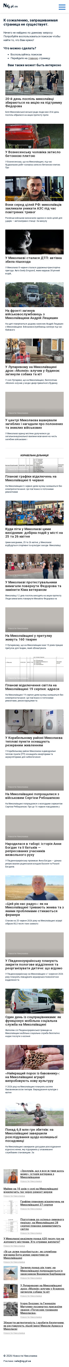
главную (33, 58)
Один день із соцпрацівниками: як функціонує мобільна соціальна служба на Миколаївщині (33, 1020)
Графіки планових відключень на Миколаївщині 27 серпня (42, 1203)
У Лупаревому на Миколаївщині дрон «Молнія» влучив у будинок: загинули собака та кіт (32, 370)
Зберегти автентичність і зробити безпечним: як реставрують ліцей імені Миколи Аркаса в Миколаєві (34, 1326)
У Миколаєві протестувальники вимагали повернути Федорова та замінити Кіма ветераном (33, 586)
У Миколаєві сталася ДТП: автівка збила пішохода (33, 260)
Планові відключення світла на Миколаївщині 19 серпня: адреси (32, 687)
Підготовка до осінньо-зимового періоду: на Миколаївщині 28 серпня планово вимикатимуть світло (42, 1224)
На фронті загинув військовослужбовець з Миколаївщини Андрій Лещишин (31, 314)
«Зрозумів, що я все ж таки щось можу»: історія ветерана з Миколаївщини (42, 1174)
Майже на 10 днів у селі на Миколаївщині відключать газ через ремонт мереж (31, 1190)
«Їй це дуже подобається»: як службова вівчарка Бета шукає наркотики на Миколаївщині (30, 1255)
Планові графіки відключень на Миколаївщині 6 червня (30, 478)
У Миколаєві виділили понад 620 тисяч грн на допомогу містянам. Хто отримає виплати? (34, 1240)
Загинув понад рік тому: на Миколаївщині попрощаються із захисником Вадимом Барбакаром (42, 1271)
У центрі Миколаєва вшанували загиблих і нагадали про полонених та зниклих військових (34, 424)
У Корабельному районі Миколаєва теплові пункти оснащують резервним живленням (33, 741)
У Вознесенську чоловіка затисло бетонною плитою (33, 154)
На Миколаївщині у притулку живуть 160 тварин (28, 637)
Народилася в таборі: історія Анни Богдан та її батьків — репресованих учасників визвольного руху (33, 849)
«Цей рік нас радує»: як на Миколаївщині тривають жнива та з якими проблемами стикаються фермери (34, 909)
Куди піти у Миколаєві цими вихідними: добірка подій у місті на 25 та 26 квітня (34, 532)
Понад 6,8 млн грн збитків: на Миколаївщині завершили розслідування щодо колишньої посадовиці (31, 1135)
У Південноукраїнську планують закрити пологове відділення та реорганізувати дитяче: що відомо (33, 964)
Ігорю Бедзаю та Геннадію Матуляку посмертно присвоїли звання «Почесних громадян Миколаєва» (41, 1308)
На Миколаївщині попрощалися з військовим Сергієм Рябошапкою (32, 796)
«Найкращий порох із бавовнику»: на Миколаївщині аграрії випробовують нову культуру (32, 1077)
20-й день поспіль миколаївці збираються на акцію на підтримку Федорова (33, 102)
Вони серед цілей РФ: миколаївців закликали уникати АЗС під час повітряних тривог (33, 208)
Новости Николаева (31, 1181)
